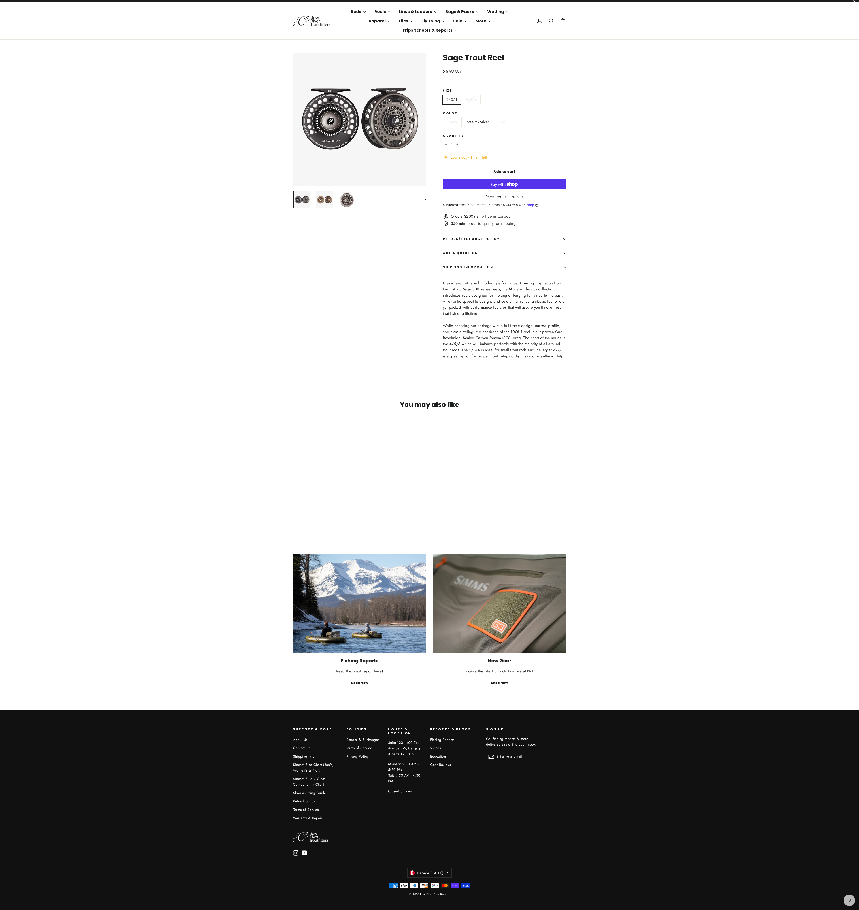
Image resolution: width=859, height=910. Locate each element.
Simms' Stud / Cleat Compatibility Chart (309, 781)
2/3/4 (451, 99)
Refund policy (304, 801)
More (481, 21)
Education (438, 756)
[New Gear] (499, 603)
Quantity (453, 136)
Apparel (377, 21)
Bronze (452, 122)
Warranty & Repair (307, 818)
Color (450, 113)
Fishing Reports (442, 739)
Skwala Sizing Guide (309, 792)
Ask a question (460, 253)
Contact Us (301, 748)
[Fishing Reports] (359, 603)
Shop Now (499, 682)
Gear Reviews (441, 764)
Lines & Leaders (416, 11)
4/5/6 (471, 99)
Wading (496, 11)
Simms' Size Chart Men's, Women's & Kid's (313, 767)
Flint (501, 122)
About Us (300, 739)
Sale (458, 21)
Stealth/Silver (478, 122)
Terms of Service (306, 809)
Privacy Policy (357, 756)
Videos (435, 748)
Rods (356, 11)
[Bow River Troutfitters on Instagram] (295, 853)
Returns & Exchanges (362, 739)
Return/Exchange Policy (471, 239)
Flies (404, 21)
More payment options (504, 196)
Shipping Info (304, 756)
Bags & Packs (460, 11)
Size (447, 91)
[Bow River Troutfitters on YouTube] (304, 853)
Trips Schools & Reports (427, 30)
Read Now (359, 682)
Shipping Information (468, 267)
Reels (380, 11)
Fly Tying (431, 21)
